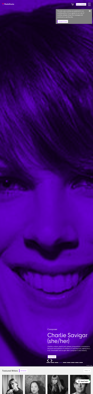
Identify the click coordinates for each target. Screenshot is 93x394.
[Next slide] (51, 360)
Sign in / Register (81, 4)
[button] (83, 381)
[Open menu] (89, 4)
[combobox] (87, 370)
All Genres (23, 370)
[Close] (90, 11)
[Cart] (72, 4)
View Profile (52, 357)
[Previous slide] (47, 360)
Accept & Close (62, 21)
